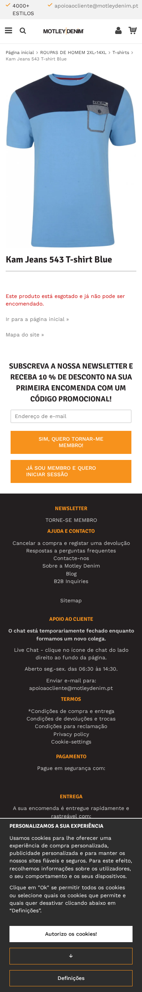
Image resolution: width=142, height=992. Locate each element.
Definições (71, 978)
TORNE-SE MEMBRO (71, 520)
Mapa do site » (25, 335)
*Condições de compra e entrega (71, 711)
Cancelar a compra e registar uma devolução (71, 543)
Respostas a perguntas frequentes (71, 551)
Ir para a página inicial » (37, 319)
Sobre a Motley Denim (71, 566)
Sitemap (71, 600)
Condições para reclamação (71, 726)
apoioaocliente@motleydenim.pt (96, 6)
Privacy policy (71, 734)
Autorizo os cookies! (71, 934)
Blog (71, 574)
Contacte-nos (71, 558)
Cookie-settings (71, 742)
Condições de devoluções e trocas (71, 719)
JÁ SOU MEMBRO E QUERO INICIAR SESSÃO (61, 471)
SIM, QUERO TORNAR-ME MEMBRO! (71, 442)
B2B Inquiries (71, 581)
